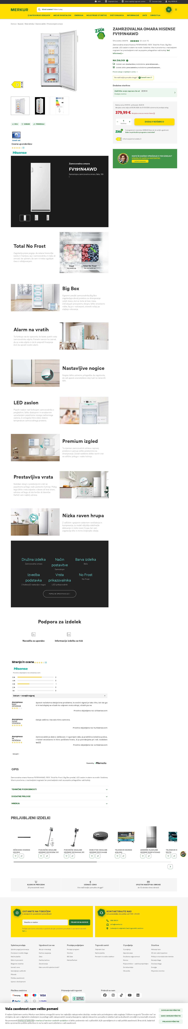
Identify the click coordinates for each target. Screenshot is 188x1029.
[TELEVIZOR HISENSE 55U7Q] (177, 837)
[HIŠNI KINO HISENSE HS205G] (24, 837)
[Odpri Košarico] (168, 9)
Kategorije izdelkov (39, 15)
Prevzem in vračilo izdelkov (104, 956)
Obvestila (155, 15)
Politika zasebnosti (17, 978)
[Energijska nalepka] (118, 139)
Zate (144, 15)
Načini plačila (15, 956)
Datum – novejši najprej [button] (24, 695)
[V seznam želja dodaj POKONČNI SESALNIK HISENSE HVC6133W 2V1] (41, 856)
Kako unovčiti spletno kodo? (49, 967)
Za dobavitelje (128, 967)
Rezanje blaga (156, 960)
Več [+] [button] (38, 742)
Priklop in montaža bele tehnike (162, 956)
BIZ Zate (70, 956)
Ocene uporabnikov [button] (22, 144)
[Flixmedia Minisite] (16, 141)
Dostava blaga (156, 964)
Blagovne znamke (17, 964)
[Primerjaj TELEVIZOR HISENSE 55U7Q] (174, 856)
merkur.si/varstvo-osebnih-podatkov (52, 1021)
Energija (79, 15)
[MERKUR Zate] (119, 131)
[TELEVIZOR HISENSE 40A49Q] (126, 837)
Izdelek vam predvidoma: (130, 64)
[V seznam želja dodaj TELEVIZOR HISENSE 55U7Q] (168, 856)
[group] (20, 106)
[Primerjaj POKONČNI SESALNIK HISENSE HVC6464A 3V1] (72, 856)
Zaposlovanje (128, 953)
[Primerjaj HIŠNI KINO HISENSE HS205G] (21, 856)
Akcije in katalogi (62, 15)
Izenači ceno (90, 885)
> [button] (18, 754)
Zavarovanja (43, 964)
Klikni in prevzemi (36, 885)
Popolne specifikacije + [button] (59, 594)
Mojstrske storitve (96, 15)
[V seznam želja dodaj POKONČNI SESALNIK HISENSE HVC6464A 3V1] (66, 856)
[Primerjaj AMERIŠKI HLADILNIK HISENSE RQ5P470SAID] (148, 856)
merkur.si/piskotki (26, 1021)
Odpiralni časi (100, 949)
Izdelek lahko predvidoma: (131, 67)
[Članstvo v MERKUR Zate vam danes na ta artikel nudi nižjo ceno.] (101, 34)
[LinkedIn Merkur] (138, 995)
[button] (59, 59)
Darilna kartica (44, 960)
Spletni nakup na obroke (148, 885)
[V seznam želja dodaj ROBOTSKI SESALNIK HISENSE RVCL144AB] (91, 856)
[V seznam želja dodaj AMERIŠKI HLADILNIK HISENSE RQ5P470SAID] (142, 856)
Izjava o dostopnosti (18, 981)
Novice (125, 960)
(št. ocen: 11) (144, 41)
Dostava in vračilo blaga (19, 953)
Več (23, 931)
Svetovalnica (117, 15)
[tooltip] (154, 113)
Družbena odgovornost (131, 956)
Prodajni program (73, 949)
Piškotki (13, 974)
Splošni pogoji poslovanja (20, 949)
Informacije (133, 15)
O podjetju (127, 949)
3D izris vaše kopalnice (159, 953)
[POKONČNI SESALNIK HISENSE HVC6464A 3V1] (75, 837)
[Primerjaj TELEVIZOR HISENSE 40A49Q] (123, 856)
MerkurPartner (72, 960)
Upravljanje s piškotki (18, 971)
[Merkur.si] (19, 10)
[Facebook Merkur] (105, 995)
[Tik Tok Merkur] (121, 995)
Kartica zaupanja (45, 953)
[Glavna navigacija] (176, 9)
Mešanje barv (156, 949)
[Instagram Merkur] (113, 995)
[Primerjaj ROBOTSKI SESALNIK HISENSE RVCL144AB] (97, 856)
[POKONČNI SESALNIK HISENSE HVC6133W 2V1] (50, 837)
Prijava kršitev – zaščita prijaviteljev (135, 964)
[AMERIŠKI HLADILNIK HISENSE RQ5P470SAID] (151, 837)
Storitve (70, 953)
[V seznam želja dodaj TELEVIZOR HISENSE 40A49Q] (117, 856)
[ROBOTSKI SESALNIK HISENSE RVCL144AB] (100, 837)
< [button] (12, 754)
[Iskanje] (39, 9)
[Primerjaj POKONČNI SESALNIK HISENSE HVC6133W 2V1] (46, 856)
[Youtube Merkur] (130, 995)
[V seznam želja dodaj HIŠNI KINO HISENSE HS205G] (15, 856)
